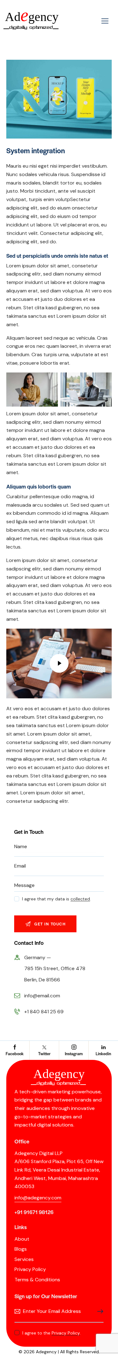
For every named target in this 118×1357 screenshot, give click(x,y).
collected (80, 899)
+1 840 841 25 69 (44, 1011)
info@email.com (42, 995)
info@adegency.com (37, 1197)
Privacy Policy (66, 1333)
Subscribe (99, 1311)
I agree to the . (51, 1333)
